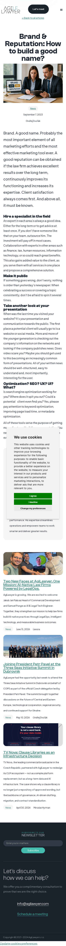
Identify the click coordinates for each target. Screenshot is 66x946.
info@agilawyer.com (33, 904)
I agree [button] (33, 495)
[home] (10, 9)
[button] (61, 9)
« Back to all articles (33, 17)
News (33, 108)
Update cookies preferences (18, 943)
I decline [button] (33, 502)
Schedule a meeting (32, 914)
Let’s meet (38, 9)
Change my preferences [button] (33, 508)
